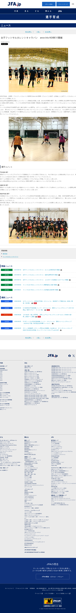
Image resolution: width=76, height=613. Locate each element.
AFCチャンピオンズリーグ (30, 373)
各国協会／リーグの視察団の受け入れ (59, 504)
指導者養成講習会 (28, 464)
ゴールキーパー (28, 479)
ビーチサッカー (3, 401)
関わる (48, 11)
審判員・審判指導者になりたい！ (32, 445)
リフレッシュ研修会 (29, 466)
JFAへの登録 (49, 4)
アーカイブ (38, 593)
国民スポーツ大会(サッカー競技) (31, 378)
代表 (16, 11)
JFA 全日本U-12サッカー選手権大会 (59, 397)
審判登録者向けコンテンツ (30, 449)
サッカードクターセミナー (30, 495)
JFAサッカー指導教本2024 (30, 469)
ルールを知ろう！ (4, 470)
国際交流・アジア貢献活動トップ (58, 495)
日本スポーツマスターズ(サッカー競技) (33, 387)
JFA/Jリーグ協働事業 (56, 463)
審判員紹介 (27, 448)
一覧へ (38, 32)
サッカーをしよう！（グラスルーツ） (8, 440)
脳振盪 (26, 490)
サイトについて (9, 588)
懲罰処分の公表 (28, 545)
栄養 (25, 501)
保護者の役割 (27, 524)
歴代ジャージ (3, 409)
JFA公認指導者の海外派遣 (30, 483)
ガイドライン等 (28, 486)
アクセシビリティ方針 (22, 588)
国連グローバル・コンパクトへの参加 (59, 491)
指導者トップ (27, 457)
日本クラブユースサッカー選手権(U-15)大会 (61, 390)
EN (73, 4)
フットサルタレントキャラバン (10, 256)
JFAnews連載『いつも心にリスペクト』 (33, 526)
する (37, 11)
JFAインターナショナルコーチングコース (34, 485)
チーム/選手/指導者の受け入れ (58, 503)
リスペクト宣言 (28, 512)
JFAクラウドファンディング (31, 547)
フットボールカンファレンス (31, 468)
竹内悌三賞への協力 (55, 478)
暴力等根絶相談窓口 (29, 543)
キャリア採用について (62, 593)
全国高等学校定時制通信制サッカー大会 (60, 377)
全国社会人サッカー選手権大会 (31, 382)
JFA (52, 437)
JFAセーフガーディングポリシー (31, 515)
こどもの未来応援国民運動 (57, 480)
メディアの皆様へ (49, 593)
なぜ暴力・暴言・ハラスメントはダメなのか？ (35, 521)
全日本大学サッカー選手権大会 (31, 389)
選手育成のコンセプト (56, 442)
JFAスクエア (3, 452)
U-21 (1, 373)
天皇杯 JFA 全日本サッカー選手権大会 (33, 371)
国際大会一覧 (27, 367)
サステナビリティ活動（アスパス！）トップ (61, 467)
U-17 (1, 377)
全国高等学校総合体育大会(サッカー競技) (61, 375)
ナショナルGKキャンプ (56, 448)
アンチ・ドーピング (29, 498)
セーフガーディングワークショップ (32, 538)
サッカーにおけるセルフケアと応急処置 (33, 505)
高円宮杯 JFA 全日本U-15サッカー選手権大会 (61, 385)
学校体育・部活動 (4, 457)
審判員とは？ (27, 443)
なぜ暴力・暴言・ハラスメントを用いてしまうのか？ (36, 520)
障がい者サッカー (4, 459)
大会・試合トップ (28, 366)
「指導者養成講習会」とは (30, 461)
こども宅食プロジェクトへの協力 (58, 488)
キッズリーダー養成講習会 (6, 456)
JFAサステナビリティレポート (58, 489)
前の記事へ (28, 32)
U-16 (1, 379)
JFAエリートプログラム (56, 446)
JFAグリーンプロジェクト (57, 469)
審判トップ (27, 440)
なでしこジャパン (4, 384)
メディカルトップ (28, 489)
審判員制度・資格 (28, 446)
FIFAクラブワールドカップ (30, 404)
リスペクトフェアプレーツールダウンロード (34, 542)
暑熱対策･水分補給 (28, 492)
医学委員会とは (28, 506)
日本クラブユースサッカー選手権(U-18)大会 (61, 378)
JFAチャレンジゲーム (5, 448)
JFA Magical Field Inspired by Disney (8, 445)
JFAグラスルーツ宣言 (5, 442)
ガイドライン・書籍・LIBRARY (31, 508)
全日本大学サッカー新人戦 (30, 392)
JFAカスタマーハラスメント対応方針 (52, 590)
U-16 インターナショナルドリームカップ (60, 381)
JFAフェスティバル (4, 460)
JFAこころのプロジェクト (57, 477)
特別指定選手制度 (55, 456)
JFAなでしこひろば (4, 446)
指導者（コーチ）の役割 (30, 458)
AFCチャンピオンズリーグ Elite (31, 374)
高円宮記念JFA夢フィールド (57, 462)
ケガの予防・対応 (28, 503)
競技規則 (26, 451)
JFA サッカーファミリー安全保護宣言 (33, 513)
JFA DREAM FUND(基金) (30, 549)
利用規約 (32, 588)
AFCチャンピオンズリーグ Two (31, 376)
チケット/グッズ (63, 4)
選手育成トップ (54, 440)
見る (27, 11)
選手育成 (53, 17)
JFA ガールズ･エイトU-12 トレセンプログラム (62, 451)
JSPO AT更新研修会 (29, 497)
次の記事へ (48, 32)
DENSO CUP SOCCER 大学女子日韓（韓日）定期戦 (36, 398)
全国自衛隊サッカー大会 (30, 385)
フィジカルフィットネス (30, 480)
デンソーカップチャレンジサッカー (32, 393)
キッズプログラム (4, 454)
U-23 (1, 371)
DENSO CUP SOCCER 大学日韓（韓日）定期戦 (35, 395)
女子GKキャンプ (55, 449)
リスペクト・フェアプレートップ (32, 510)
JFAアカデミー (54, 459)
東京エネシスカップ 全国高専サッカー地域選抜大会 (36, 401)
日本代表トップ (3, 366)
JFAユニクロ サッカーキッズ (6, 443)
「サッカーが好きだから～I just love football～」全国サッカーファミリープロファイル (11, 462)
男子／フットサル (4, 394)
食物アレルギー (28, 500)
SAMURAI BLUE (3, 370)
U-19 (1, 374)
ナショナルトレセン (55, 445)
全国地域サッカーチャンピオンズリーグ (33, 379)
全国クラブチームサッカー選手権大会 (33, 381)
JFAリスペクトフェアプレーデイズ (32, 532)
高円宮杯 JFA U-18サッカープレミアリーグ (61, 369)
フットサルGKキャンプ (56, 453)
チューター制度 (28, 477)
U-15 (1, 380)
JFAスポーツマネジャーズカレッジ (59, 482)
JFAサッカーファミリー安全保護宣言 (59, 474)
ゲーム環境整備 (54, 457)
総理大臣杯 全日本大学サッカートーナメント (34, 390)
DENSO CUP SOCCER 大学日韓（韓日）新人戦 (35, 396)
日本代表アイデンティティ (6, 407)
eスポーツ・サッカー (5, 405)
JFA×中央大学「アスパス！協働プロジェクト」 (62, 475)
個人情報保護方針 (42, 588)
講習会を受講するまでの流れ (31, 463)
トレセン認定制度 (55, 443)
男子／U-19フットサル (5, 395)
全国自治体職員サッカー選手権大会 (32, 384)
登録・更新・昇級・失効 (30, 474)
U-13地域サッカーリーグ (57, 389)
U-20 (1, 386)
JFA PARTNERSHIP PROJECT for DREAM (34, 552)
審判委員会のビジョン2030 (30, 442)
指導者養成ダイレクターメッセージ (32, 460)
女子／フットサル (4, 397)
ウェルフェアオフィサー (30, 534)
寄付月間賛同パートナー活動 (57, 493)
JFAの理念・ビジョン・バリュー (52, 576)
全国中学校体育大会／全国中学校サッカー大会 (62, 387)
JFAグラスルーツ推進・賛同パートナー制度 (10, 465)
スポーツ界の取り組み (29, 531)
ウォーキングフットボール (6, 451)
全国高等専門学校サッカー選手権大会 (33, 400)
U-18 (1, 376)
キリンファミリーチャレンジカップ (8, 449)
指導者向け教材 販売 (29, 471)
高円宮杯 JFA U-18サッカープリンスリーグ (61, 370)
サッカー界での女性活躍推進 (57, 472)
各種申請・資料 (28, 475)
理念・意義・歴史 (28, 472)
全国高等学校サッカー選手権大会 (59, 374)
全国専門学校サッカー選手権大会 (32, 403)
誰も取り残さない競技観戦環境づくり (59, 471)
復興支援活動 (54, 486)
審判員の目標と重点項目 (30, 454)
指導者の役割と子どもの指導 (31, 523)
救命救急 (26, 494)
